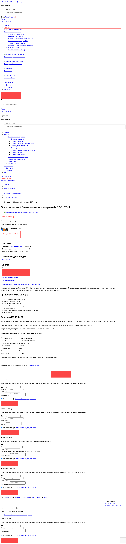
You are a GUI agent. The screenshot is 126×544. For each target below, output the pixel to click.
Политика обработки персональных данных (18, 515)
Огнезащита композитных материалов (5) (21, 45)
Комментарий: (5, 395)
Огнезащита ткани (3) (14, 48)
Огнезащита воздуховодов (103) (18, 41)
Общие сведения (6, 284)
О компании (8, 87)
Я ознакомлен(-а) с (19, 399)
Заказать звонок (11, 94)
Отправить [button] (9, 464)
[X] (6, 230)
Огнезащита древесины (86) (16, 43)
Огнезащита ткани (17, 152)
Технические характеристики (21, 284)
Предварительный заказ (16, 271)
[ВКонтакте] (2, 230)
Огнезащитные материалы (12, 32)
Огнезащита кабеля (17, 141)
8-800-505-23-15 (34, 365)
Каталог (6, 27)
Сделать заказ (60, 373)
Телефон (4, 389)
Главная (6, 25)
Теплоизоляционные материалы (14, 57)
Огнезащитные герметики (19, 155)
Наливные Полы (9, 78)
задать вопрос (11, 233)
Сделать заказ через (8, 280)
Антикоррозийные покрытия (13, 64)
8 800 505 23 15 (6, 260)
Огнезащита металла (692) (16, 34)
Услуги (33, 498)
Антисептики (8, 71)
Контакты (7, 89)
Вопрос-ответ (8, 83)
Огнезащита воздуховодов (19, 146)
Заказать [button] (9, 404)
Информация (8, 85)
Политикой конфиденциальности (25, 399)
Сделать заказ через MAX (10, 277)
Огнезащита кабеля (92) (15, 36)
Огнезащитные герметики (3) (17, 50)
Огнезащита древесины (18, 148)
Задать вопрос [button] (10, 433)
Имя (2, 387)
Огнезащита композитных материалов (23, 150)
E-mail (3, 392)
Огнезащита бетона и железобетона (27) (20, 39)
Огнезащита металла (17, 139)
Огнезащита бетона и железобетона (22, 143)
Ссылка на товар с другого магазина (12, 451)
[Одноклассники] (4, 230)
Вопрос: (3, 424)
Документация (35, 284)
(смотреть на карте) (16, 246)
